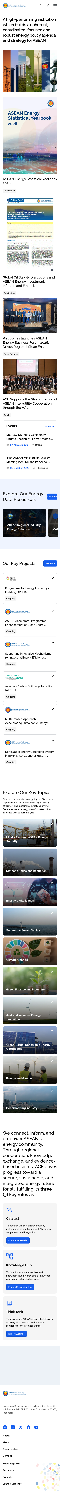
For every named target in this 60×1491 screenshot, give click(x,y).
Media (6, 1442)
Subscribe (50, 1377)
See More (52, 496)
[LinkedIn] (13, 1427)
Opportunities (10, 1449)
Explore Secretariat (18, 1240)
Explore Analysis (16, 1334)
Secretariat (9, 1470)
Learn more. (36, 1368)
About (6, 1435)
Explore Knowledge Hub (20, 1287)
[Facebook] (28, 1427)
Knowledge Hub (11, 1463)
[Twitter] (20, 1427)
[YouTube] (36, 1427)
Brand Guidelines (12, 1483)
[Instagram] (5, 1427)
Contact (7, 1455)
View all (49, 426)
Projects (7, 1477)
